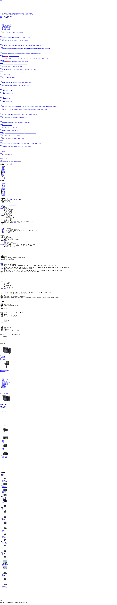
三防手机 (8, 32)
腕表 (9, 50)
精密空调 (26, 146)
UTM (5, 141)
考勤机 (3, 127)
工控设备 (28, 45)
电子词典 (8, 77)
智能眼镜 (11, 50)
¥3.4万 (3, 520)
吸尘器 (17, 109)
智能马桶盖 (29, 53)
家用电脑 (9, 45)
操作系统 (3, 130)
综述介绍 (3, 166)
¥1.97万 (3, 587)
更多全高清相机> (16, 222)
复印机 (30, 114)
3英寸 (5, 236)
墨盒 (31, 114)
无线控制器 (15, 138)
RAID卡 (3, 143)
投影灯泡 (6, 117)
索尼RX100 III (16, 161)
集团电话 (3, 37)
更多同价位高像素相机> (12, 205)
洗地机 (23, 109)
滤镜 (16, 58)
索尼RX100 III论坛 (5, 383)
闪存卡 (9, 58)
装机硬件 (1, 63)
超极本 (7, 40)
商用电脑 (13, 45)
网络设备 (1, 134)
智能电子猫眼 (24, 53)
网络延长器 (37, 143)
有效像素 (2, 205)
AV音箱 (24, 85)
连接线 (49, 48)
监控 (8, 27)
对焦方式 (2, 229)
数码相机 (1, 55)
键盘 (13, 66)
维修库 (24, 14)
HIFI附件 (1, 100)
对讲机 (6, 37)
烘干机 (9, 82)
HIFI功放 (8, 98)
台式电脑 (3, 45)
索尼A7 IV (4, 486)
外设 (6, 23)
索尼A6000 (4, 491)
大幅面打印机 (19, 114)
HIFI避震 (3, 101)
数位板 (17, 66)
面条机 (28, 106)
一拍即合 (5, 158)
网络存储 (1, 142)
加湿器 (30, 109)
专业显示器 (10, 119)
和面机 (37, 106)
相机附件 (3, 194)
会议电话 (21, 37)
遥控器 (19, 82)
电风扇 (28, 109)
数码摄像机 (2, 60)
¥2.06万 (3, 514)
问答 (28, 13)
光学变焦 (2, 206)
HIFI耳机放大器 (4, 98)
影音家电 (1, 84)
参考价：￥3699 (2, 357)
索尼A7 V (3, 508)
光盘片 (24, 69)
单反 (6, 56)
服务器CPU (6, 133)
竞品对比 (3, 171)
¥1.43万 (3, 487)
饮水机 (54, 106)
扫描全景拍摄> (6, 288)
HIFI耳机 (3, 93)
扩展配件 (1, 68)
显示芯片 (31, 69)
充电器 (32, 58)
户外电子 (1, 150)
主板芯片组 (28, 69)
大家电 (3, 25)
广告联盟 (8, 16)
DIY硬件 (3, 23)
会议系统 (10, 125)
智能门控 (20, 53)
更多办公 (35, 114)
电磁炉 (11, 106)
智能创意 (35, 53)
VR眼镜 (24, 50)
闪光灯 (23, 58)
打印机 (3, 114)
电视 (3, 82)
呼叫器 (29, 37)
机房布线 (1, 145)
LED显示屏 (27, 119)
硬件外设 (1, 65)
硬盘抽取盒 (29, 143)
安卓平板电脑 (7, 48)
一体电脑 (20, 45)
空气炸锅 (16, 106)
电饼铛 (19, 106)
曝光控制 (3, 188)
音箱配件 (20, 66)
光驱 (20, 64)
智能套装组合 (39, 53)
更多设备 (18, 135)
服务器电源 (34, 133)
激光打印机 (6, 114)
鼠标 (11, 66)
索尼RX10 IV (4, 530)
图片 (3, 168)
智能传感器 (7, 53)
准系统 (26, 45)
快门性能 (3, 186)
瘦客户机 (37, 45)
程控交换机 (10, 135)
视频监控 (1, 121)
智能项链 (27, 50)
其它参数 (3, 192)
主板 (3, 64)
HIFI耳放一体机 (10, 90)
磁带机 (14, 143)
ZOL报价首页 (2, 161)
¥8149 (3, 433)
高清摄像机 (11, 61)
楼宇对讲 (12, 127)
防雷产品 (17, 146)
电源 (16, 64)
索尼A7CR (4, 586)
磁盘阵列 (18, 143)
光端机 (19, 122)
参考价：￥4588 (4, 457)
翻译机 (3, 77)
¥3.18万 (3, 543)
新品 (3, 158)
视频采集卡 (8, 69)
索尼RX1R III (4, 519)
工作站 (23, 45)
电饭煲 (3, 106)
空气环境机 (30, 82)
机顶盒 (21, 82)
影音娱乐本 (27, 40)
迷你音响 (6, 85)
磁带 (40, 143)
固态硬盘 (11, 64)
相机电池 (29, 58)
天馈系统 (18, 138)
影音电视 (6, 25)
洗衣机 (6, 82)
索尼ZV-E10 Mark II (5, 564)
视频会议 (3, 125)
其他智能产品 (34, 50)
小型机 (31, 45)
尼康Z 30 (3, 448)
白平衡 (2, 265)
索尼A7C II (4, 480)
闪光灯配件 (26, 58)
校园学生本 (23, 40)
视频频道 (17, 14)
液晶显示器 (4, 66)
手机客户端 (11, 16)
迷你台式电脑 (17, 45)
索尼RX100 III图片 (5, 378)
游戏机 (9, 25)
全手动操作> (6, 201)
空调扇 (26, 109)
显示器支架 (22, 117)
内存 (8, 64)
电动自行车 (6, 154)
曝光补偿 (2, 263)
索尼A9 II (3, 575)
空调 (4, 82)
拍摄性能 (3, 189)
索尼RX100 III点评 (5, 379)
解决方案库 (27, 14)
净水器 (51, 106)
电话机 (9, 37)
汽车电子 (8, 29)
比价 (3, 170)
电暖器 (12, 109)
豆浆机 (35, 106)
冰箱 (11, 82)
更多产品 (34, 119)
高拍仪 (25, 114)
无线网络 (1, 137)
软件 (10, 27)
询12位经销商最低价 (3, 359)
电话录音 (11, 37)
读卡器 (11, 58)
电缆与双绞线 (7, 146)
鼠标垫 (15, 66)
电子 (5, 240)
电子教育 (1, 76)
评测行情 (3, 172)
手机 (1, 31)
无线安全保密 (22, 138)
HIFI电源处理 (10, 101)
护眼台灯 (42, 109)
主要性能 (3, 183)
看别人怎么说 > (4, 411)
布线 (9, 28)
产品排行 (1, 16)
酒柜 (15, 82)
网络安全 (1, 140)
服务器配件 (26, 133)
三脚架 (18, 58)
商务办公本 (19, 40)
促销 (4, 177)
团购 (12, 13)
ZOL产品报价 (2, 17)
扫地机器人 (20, 109)
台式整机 (1, 44)
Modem (16, 135)
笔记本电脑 (2, 39)
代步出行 (1, 153)
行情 (22, 13)
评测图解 (20, 14)
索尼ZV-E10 (4, 440)
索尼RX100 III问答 (5, 384)
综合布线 (3, 146)
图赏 (32, 14)
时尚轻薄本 (16, 40)
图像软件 (9, 130)
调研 (20, 13)
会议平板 (3, 119)
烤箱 (21, 106)
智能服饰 (17, 50)
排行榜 (9, 13)
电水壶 (49, 106)
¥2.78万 (3, 576)
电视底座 (26, 82)
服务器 (3, 28)
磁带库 (16, 143)
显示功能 (3, 185)
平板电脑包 (30, 48)
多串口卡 (21, 69)
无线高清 (27, 85)
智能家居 (1, 52)
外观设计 (3, 193)
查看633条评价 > (3, 407)
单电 (7, 56)
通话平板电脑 (16, 48)
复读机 (11, 77)
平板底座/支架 (39, 48)
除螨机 (35, 109)
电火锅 (9, 106)
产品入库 (4, 16)
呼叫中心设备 (25, 37)
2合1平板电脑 (21, 48)
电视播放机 (10, 85)
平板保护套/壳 (34, 48)
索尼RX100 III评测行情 (6, 382)
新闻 (19, 13)
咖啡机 (56, 106)
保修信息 (3, 195)
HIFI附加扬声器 (7, 93)
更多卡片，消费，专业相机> (14, 199)
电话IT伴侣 (15, 37)
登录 (1, 0)
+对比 (1, 358)
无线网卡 (3, 138)
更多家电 (45, 109)
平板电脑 (1, 47)
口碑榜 (9, 14)
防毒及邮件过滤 (9, 141)
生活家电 (9, 26)
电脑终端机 (34, 45)
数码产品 (3, 24)
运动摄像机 (15, 61)
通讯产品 (1, 36)
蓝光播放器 (18, 85)
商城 (11, 13)
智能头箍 (14, 50)
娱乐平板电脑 (12, 48)
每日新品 (11, 14)
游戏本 (13, 40)
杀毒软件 (13, 130)
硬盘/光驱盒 (14, 69)
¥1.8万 (3, 509)
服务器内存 (10, 133)
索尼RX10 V (4, 536)
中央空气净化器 (8, 109)
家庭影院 (3, 85)
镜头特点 (3, 184)
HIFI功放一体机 (4, 90)
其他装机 (34, 69)
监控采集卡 (15, 122)
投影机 (3, 117)
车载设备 (46, 48)
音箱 (6, 66)
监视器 (21, 122)
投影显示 (1, 116)
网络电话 (18, 37)
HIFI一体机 (2, 89)
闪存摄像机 (19, 61)
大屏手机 (15, 32)
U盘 (2, 74)
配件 (4, 178)
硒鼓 (33, 114)
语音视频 (1, 124)
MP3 (6, 24)
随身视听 (1, 71)
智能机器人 (11, 53)
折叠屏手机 (19, 32)
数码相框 (8, 74)
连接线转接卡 (18, 69)
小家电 (7, 26)
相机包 (35, 58)
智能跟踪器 (21, 50)
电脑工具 (40, 45)
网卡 (3, 135)
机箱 (14, 64)
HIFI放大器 (2, 97)
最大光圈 (2, 231)
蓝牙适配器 (4, 69)
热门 (3, 474)
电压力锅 (6, 106)
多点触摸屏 (31, 119)
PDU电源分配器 (21, 146)
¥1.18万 (3, 481)
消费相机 (11, 56)
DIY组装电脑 (24, 64)
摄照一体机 (22, 61)
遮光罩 (21, 58)
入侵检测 (13, 141)
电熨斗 (38, 109)
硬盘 (9, 64)
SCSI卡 (6, 143)
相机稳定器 (4, 58)
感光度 (2, 268)
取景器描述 (2, 244)
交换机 (5, 135)
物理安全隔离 (22, 141)
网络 (5, 28)
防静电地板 (29, 146)
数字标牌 (16, 119)
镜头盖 (42, 58)
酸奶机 (47, 106)
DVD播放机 (14, 85)
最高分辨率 (2, 208)
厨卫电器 (3, 26)
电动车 (5, 29)
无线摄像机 (26, 61)
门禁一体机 (6, 127)
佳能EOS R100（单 (5, 456)
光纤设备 (11, 146)
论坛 (27, 13)
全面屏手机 (12, 32)
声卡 (21, 64)
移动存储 (1, 73)
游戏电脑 (6, 45)
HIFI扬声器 (2, 92)
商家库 (17, 13)
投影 (6, 27)
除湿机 (33, 109)
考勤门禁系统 (2, 126)
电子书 (6, 77)
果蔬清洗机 (40, 106)
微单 (9, 56)
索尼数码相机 (11, 161)
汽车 (3, 29)
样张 (3, 175)
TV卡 (11, 69)
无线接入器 (11, 138)
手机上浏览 (4, 387)
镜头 (6, 58)
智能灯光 (17, 53)
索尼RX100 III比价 (5, 380)
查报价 (6, 13)
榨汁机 (32, 106)
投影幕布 (12, 117)
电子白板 (15, 117)
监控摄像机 (4, 122)
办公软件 (6, 130)
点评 (3, 169)
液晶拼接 (23, 119)
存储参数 (3, 190)
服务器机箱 (30, 133)
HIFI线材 (6, 101)
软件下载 (30, 13)
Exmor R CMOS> (7, 202)
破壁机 (25, 106)
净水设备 (43, 106)
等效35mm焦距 (3, 224)
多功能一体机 (14, 114)
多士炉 (23, 106)
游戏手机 (5, 32)
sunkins (11, 334)
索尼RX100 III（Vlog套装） (4, 370)
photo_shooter (7, 334)
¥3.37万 (3, 531)
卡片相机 (17, 56)
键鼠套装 (9, 66)
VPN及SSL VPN (17, 141)
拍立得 (14, 56)
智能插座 (3, 53)
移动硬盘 (5, 74)
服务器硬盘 (14, 133)
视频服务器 (12, 122)
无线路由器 (7, 138)
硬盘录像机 (8, 122)
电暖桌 (15, 109)
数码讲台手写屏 (27, 117)
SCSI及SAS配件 (10, 143)
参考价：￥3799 (2, 371)
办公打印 (3, 27)
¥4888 (3, 449)
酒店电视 (13, 119)
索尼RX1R (4, 502)
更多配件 (47, 58)
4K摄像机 (7, 61)
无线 (7, 28)
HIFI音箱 (12, 93)
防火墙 (3, 141)
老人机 (22, 32)
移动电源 (9, 24)
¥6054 (3, 565)
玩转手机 (14, 14)
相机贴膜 (13, 58)
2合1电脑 (9, 40)
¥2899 (3, 492)
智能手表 (3, 50)
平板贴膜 (42, 48)
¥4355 (3, 441)
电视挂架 (23, 82)
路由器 (7, 135)
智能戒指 (30, 50)
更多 (3, 14)
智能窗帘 (32, 53)
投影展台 (9, 117)
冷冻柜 (13, 82)
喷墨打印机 (10, 114)
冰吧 (16, 82)
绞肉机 (30, 106)
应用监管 (26, 141)
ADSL (13, 135)
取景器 (44, 58)
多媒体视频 (7, 125)
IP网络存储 (25, 143)
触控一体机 (20, 119)
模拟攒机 (24, 13)
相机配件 (1, 57)
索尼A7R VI (4, 542)
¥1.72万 (3, 537)
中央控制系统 (24, 122)
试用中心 (30, 14)
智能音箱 (14, 53)
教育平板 (6, 119)
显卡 (4, 64)
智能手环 (6, 50)
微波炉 (13, 106)
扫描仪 (22, 114)
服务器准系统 (22, 133)
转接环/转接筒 (38, 58)
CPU (6, 64)
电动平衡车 (10, 154)
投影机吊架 (19, 117)
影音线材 (21, 85)
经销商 (14, 13)
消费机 (9, 127)
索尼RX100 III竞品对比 (6, 381)
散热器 (18, 64)
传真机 (27, 114)
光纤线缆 (14, 146)
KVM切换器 (33, 143)
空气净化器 (4, 109)
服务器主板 (18, 133)
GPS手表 (3, 151)
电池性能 (3, 191)
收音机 (40, 109)
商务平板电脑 (26, 48)
